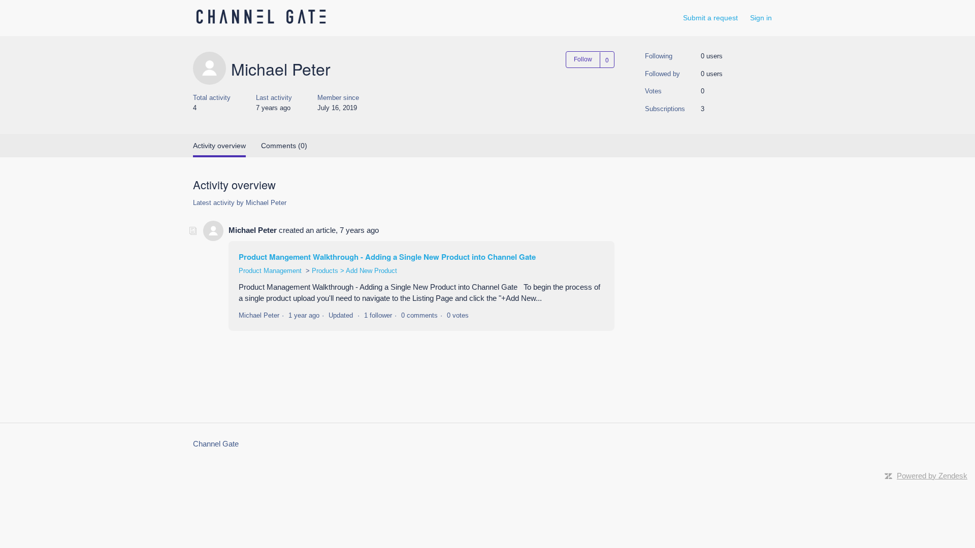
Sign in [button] (761, 18)
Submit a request (710, 18)
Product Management (270, 271)
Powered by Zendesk (932, 475)
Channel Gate (216, 443)
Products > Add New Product (354, 271)
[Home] (261, 23)
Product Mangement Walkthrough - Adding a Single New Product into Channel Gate (387, 256)
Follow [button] (583, 59)
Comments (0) (284, 146)
